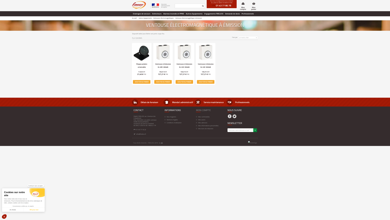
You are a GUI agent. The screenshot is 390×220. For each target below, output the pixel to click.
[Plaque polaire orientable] (141, 53)
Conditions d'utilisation (174, 123)
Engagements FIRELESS (213, 13)
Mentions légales (172, 120)
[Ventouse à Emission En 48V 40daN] (163, 53)
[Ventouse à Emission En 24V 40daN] (205, 53)
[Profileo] (162, 143)
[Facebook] (230, 117)
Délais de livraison (149, 102)
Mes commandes (204, 117)
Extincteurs (156, 13)
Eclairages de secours (141, 13)
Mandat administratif (182, 102)
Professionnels (248, 13)
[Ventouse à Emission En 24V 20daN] (184, 53)
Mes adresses (202, 123)
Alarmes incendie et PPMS (173, 13)
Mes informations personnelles (208, 126)
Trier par (234, 37)
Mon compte (243, 8)
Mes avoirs (201, 120)
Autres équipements (194, 13)
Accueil (134, 18)
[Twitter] (234, 117)
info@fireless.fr (141, 134)
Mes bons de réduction (205, 129)
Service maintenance (214, 102)
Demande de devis (232, 13)
